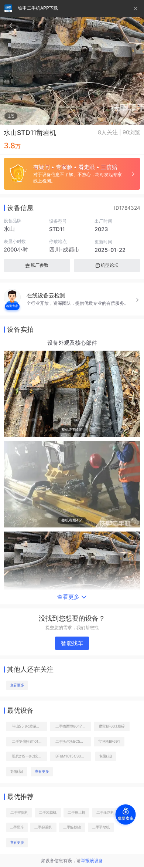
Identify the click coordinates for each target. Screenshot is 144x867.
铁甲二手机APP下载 (38, 8)
